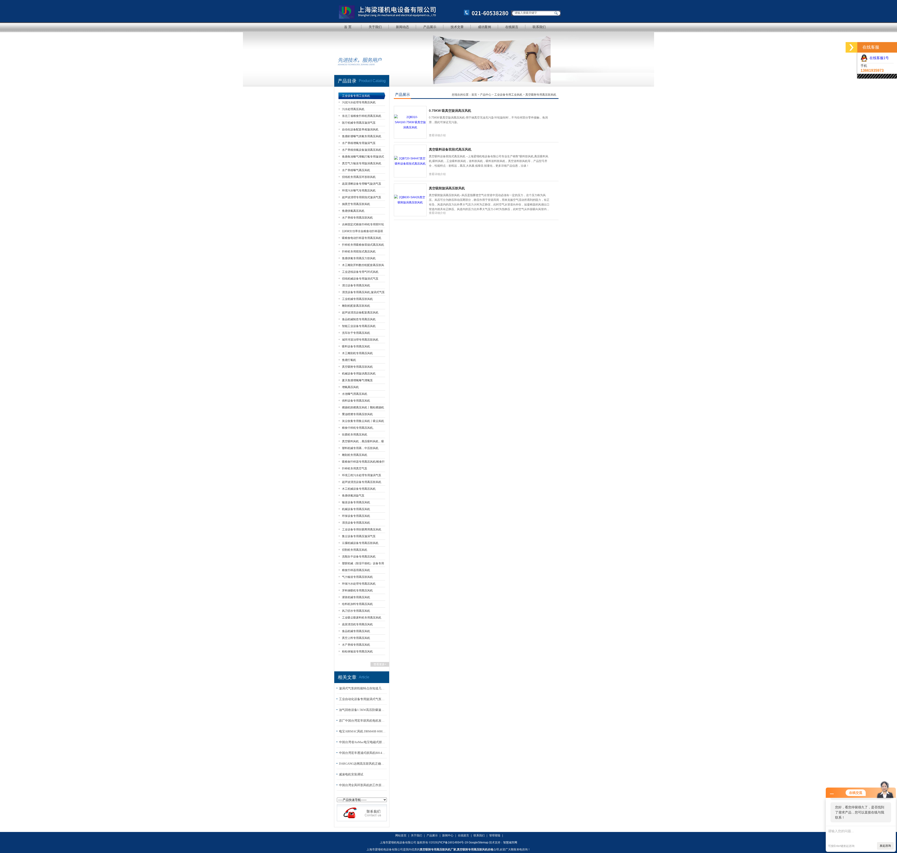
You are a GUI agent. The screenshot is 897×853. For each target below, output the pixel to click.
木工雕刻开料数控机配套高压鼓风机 (363, 265)
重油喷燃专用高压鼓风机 (357, 414)
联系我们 (539, 27)
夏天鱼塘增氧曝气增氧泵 (357, 380)
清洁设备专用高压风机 (356, 285)
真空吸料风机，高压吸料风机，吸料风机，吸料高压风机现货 (363, 442)
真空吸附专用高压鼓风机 (357, 366)
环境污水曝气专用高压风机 (359, 190)
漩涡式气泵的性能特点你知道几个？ (362, 688)
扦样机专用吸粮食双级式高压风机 (363, 244)
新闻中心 (447, 835)
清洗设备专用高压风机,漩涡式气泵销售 (363, 293)
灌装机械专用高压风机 (356, 597)
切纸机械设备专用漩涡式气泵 (360, 278)
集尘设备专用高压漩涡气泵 (359, 536)
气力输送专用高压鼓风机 (357, 577)
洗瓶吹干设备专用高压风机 (359, 556)
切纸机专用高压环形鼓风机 (359, 177)
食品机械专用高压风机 (356, 631)
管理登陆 (494, 835)
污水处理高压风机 (353, 109)
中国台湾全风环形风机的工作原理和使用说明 (362, 785)
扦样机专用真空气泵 (354, 468)
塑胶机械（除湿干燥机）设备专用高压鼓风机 (363, 564)
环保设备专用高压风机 (356, 516)
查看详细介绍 (437, 135)
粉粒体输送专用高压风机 (357, 651)
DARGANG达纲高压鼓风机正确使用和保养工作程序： (362, 763)
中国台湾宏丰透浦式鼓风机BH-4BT (362, 753)
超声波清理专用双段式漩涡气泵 (361, 197)
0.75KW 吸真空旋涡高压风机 (450, 110)
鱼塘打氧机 (349, 360)
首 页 (348, 27)
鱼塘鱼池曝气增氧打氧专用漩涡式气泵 (363, 157)
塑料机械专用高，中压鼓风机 (360, 448)
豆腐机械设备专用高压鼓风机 (360, 543)
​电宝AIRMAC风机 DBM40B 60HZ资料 (362, 731)
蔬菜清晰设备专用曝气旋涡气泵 (361, 183)
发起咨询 (885, 845)
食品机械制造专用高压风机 (359, 319)
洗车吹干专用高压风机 (356, 333)
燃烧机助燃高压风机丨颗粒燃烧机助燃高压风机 (363, 408)
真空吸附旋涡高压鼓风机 (447, 188)
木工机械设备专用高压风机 (359, 488)
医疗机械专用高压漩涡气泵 (359, 122)
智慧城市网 (510, 842)
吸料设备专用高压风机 (356, 346)
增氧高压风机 (350, 387)
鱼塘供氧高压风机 (353, 210)
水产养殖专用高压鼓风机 (357, 217)
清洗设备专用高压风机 (356, 522)
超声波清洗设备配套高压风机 (360, 312)
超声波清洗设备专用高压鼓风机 (361, 482)
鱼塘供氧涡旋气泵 (353, 495)
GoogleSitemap (478, 842)
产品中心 (486, 94)
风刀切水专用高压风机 (356, 610)
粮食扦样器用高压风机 (356, 570)
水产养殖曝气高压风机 (356, 170)
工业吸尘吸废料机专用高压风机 (361, 617)
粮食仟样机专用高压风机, (358, 427)
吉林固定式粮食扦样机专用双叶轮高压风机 (363, 225)
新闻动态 (402, 27)
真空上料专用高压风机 (356, 638)
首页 (474, 94)
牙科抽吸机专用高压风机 (357, 590)
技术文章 (457, 27)
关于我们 (375, 27)
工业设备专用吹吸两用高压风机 (361, 529)
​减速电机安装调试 (351, 774)
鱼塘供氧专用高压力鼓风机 (359, 258)
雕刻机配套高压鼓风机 (356, 305)
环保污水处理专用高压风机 (359, 583)
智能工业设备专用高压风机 (359, 326)
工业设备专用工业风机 (356, 95)
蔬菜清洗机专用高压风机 (357, 624)
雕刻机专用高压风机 (354, 455)
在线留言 (511, 27)
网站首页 (400, 835)
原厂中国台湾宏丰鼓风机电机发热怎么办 (362, 720)
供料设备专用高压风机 (356, 400)
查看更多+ (380, 664)
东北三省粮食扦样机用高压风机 (361, 116)
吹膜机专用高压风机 (354, 434)
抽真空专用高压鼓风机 (356, 204)
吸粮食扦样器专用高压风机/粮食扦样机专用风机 (363, 462)
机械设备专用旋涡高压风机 (359, 373)
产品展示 (429, 27)
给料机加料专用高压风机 (357, 604)
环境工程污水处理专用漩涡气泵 (361, 475)
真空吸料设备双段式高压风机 (450, 149)
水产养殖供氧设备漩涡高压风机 (361, 149)
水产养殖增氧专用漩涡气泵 (359, 143)
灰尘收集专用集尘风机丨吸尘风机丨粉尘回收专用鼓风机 (363, 421)
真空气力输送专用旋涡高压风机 (361, 163)
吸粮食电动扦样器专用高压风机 (361, 238)
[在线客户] (851, 47)
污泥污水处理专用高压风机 (359, 102)
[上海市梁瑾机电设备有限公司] (421, 11)
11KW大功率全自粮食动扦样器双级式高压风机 (362, 232)
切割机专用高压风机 (354, 549)
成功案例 (484, 27)
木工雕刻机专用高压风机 (357, 353)
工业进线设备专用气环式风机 (360, 272)
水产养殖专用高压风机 (356, 644)
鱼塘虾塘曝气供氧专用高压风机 (361, 136)
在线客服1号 (878, 58)
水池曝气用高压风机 (354, 394)
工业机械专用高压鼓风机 (357, 299)
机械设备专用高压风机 (356, 509)
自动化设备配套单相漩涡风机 (360, 129)
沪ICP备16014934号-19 (453, 842)
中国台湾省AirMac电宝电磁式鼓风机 (362, 742)
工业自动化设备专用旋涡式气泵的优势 (362, 699)
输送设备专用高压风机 (356, 502)
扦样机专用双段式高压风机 (359, 251)
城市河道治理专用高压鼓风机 (360, 339)
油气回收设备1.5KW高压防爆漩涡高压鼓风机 (362, 710)
